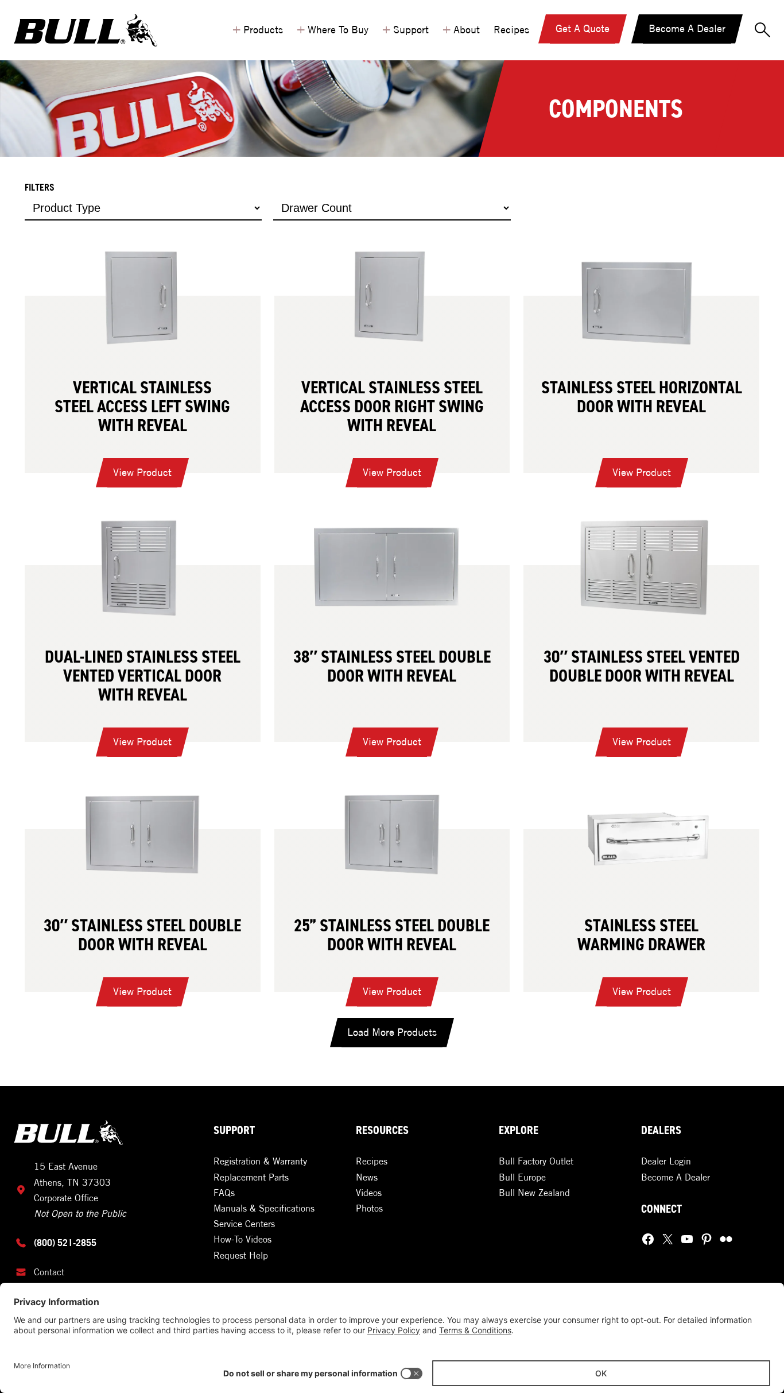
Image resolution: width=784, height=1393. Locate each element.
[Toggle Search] (763, 30)
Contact (49, 1272)
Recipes (511, 29)
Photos (369, 1208)
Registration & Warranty (260, 1161)
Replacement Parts (251, 1177)
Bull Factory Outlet (536, 1161)
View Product (145, 476)
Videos (369, 1192)
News (367, 1177)
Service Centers (244, 1223)
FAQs (224, 1192)
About (461, 28)
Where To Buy (332, 28)
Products (257, 28)
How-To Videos (242, 1239)
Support (405, 28)
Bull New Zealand (534, 1192)
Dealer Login (666, 1161)
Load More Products (392, 1032)
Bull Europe (522, 1177)
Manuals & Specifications (264, 1208)
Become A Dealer (687, 28)
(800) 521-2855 (65, 1242)
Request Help (241, 1255)
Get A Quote (583, 28)
